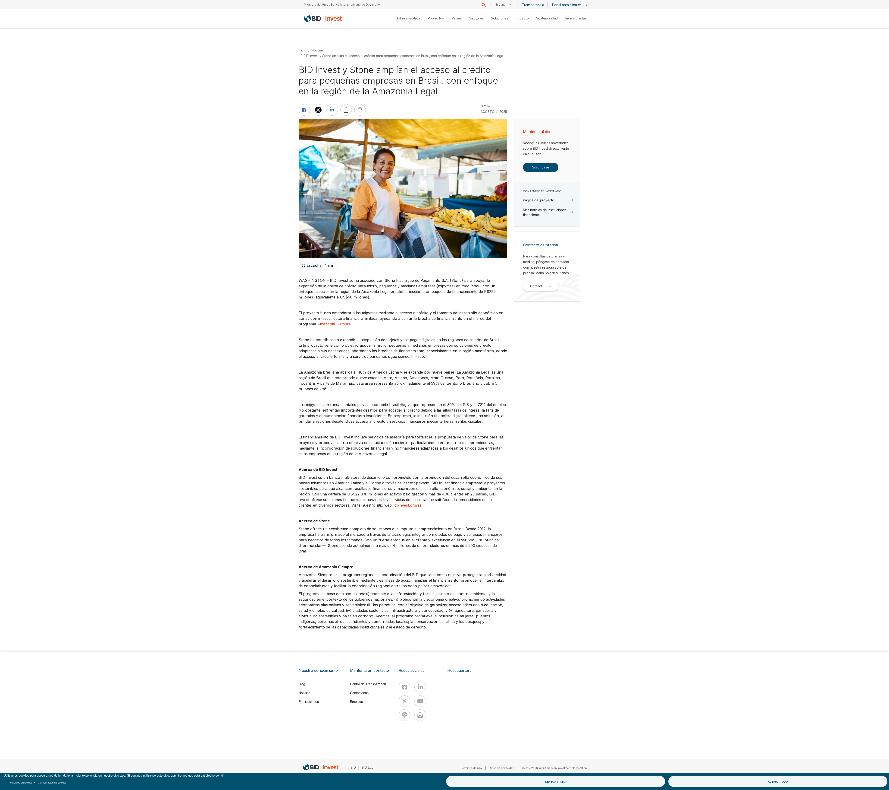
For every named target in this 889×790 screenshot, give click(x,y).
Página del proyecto (538, 200)
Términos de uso (471, 768)
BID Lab (367, 767)
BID (353, 767)
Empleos (356, 701)
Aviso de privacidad (501, 768)
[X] (404, 701)
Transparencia (533, 5)
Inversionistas (576, 18)
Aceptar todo (778, 781)
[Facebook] (404, 687)
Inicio (303, 50)
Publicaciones (309, 701)
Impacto (522, 18)
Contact (536, 286)
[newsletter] (420, 715)
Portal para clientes (567, 5)
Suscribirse (540, 167)
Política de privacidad (20, 782)
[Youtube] (420, 701)
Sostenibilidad (547, 18)
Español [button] (500, 4)
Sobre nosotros (408, 18)
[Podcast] (404, 715)
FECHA (485, 106)
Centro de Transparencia (368, 684)
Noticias (317, 50)
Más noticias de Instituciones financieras (545, 212)
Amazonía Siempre (334, 324)
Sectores (476, 18)
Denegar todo (555, 781)
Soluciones (499, 18)
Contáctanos (359, 692)
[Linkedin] (420, 687)
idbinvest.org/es (407, 505)
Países (456, 18)
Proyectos (436, 18)
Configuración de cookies (52, 782)
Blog (302, 684)
